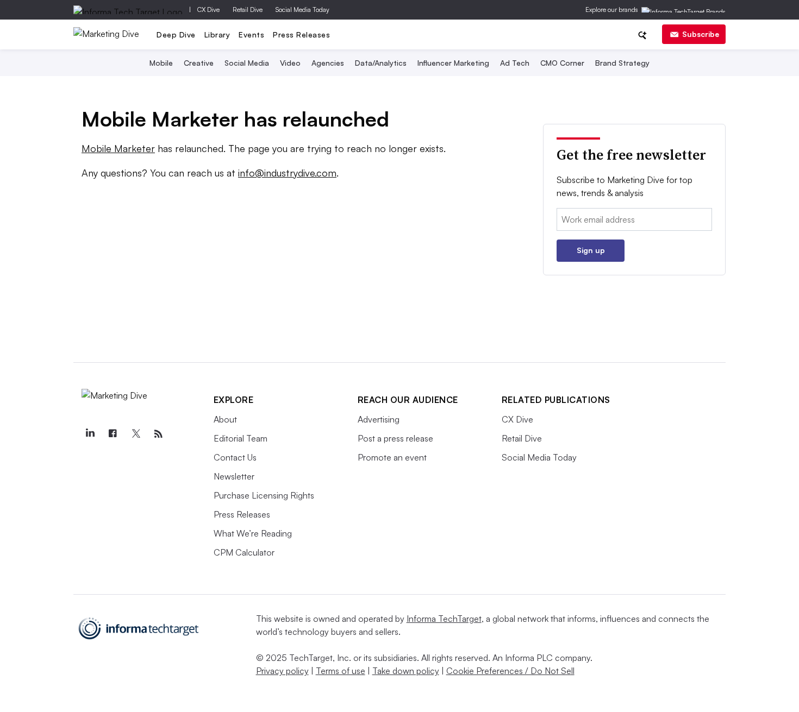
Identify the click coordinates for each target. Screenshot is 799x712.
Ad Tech (514, 62)
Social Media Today (302, 9)
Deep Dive (176, 34)
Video (290, 62)
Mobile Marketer (118, 148)
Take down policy (405, 670)
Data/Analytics (381, 62)
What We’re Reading (253, 533)
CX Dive (208, 9)
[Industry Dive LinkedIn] (90, 434)
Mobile (161, 62)
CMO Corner (562, 62)
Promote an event (392, 457)
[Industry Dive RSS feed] (158, 434)
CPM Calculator (244, 552)
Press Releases (301, 34)
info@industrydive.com (287, 173)
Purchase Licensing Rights (264, 495)
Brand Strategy (622, 62)
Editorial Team (240, 438)
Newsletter (234, 476)
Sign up (591, 250)
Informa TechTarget (444, 618)
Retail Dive (248, 9)
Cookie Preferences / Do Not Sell (510, 670)
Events (251, 34)
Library (217, 34)
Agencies (327, 62)
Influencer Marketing (453, 62)
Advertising (379, 419)
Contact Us (235, 457)
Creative (199, 62)
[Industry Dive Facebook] (113, 434)
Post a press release (395, 438)
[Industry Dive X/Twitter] (135, 434)
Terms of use (340, 670)
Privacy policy (282, 670)
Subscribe (700, 34)
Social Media (246, 62)
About (225, 419)
